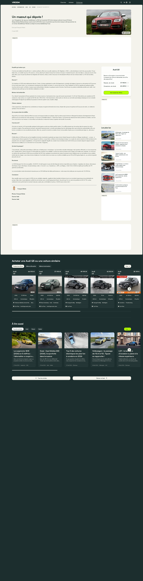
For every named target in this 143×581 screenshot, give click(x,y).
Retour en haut (100, 378)
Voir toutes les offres (116, 92)
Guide (40, 329)
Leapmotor (23, 365)
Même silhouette (31, 266)
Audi (27, 7)
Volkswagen (101, 365)
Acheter (71, 2)
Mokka (51, 365)
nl (124, 2)
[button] (24, 273)
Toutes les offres (18, 266)
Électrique (75, 365)
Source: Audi (15, 196)
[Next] (129, 289)
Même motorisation (44, 266)
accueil (14, 7)
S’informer (79, 2)
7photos (127, 33)
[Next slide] (34, 292)
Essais (33, 329)
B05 (27, 365)
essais (34, 7)
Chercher (63, 2)
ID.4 (106, 365)
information (20, 7)
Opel (48, 365)
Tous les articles (17, 329)
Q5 (30, 7)
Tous (126, 266)
